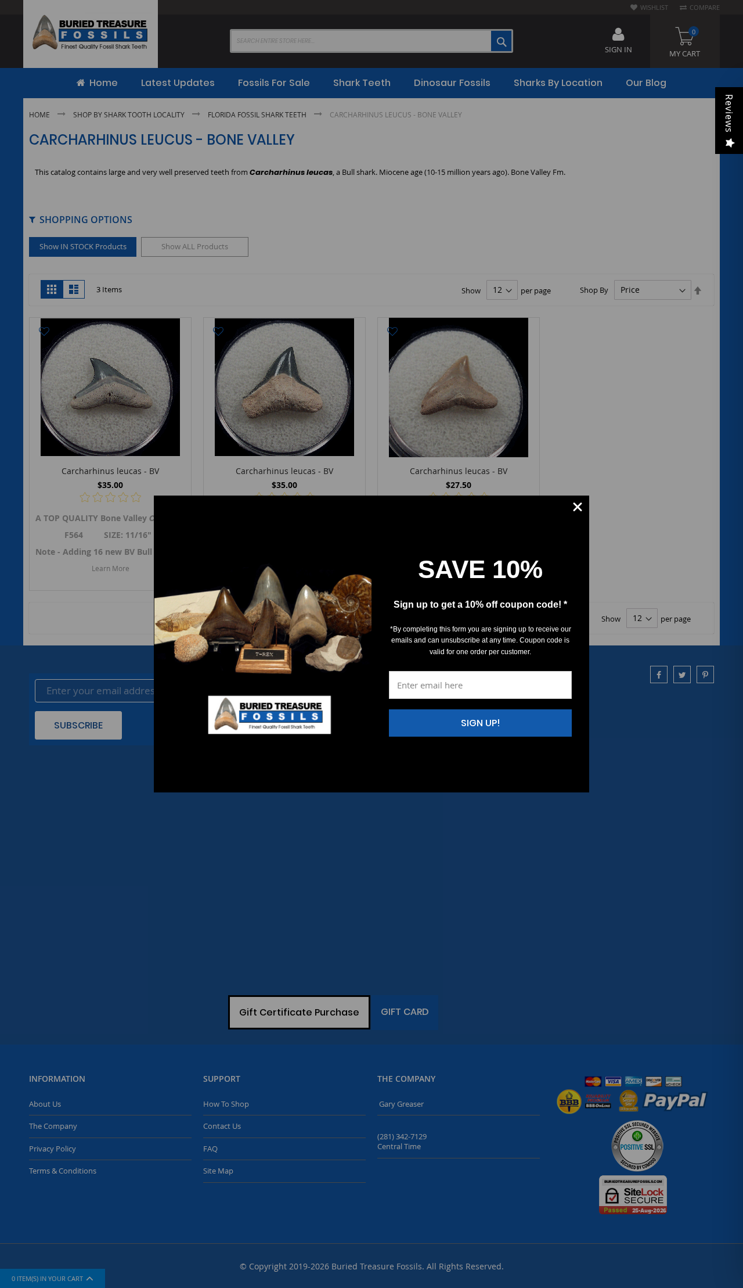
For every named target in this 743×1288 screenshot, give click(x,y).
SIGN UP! (480, 723)
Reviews (729, 113)
